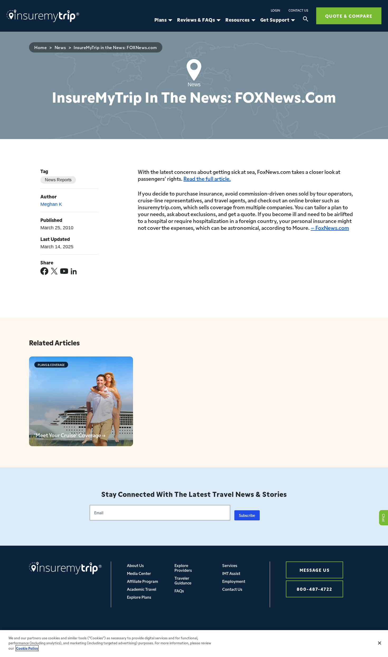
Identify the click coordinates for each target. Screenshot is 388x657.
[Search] (305, 19)
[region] (194, 643)
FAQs (179, 590)
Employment (233, 581)
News (60, 47)
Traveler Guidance (182, 580)
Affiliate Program (142, 581)
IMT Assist (231, 573)
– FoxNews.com (330, 227)
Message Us (315, 570)
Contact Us (298, 10)
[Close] (379, 643)
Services (229, 565)
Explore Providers (183, 568)
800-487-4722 (314, 589)
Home (40, 47)
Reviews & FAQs (196, 19)
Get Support (275, 19)
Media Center (139, 573)
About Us (135, 565)
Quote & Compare (348, 16)
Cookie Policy (27, 648)
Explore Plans (139, 597)
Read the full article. (207, 178)
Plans (160, 19)
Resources (237, 19)
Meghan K (51, 204)
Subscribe (247, 515)
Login (275, 10)
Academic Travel (141, 589)
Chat (383, 518)
